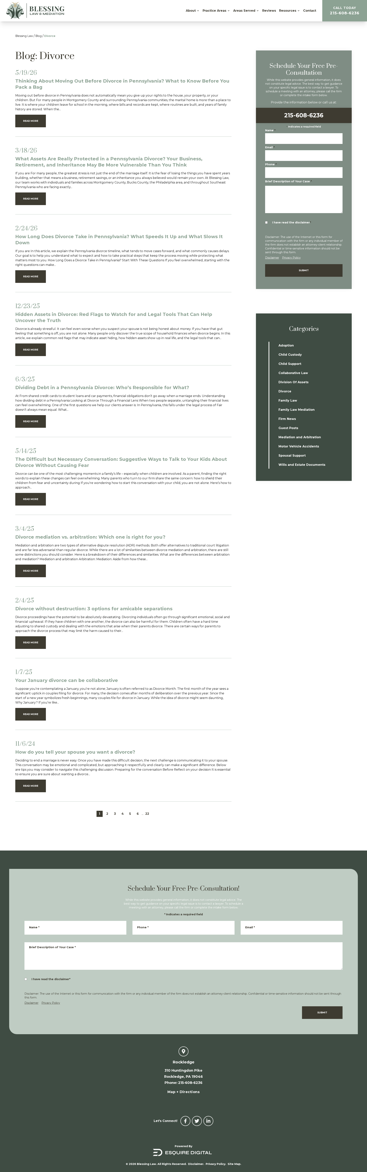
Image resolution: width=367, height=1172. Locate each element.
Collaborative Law (293, 373)
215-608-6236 (344, 10)
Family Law (287, 400)
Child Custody (290, 354)
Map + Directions (183, 1092)
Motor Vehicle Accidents (298, 446)
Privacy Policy (291, 257)
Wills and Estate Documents (301, 465)
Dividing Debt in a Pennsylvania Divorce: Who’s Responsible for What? (102, 387)
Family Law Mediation (296, 409)
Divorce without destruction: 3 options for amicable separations (93, 608)
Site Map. (234, 1164)
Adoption (286, 345)
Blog (38, 36)
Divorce (49, 36)
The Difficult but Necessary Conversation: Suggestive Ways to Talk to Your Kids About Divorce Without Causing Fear (121, 462)
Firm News (287, 419)
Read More (30, 120)
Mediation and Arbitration (299, 437)
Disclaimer (272, 257)
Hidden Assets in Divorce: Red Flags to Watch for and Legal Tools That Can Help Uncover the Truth (113, 317)
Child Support (289, 364)
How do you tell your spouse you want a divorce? (75, 752)
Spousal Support (292, 455)
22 (147, 814)
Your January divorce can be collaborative (66, 680)
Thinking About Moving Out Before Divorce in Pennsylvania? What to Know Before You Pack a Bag (122, 84)
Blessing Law (24, 36)
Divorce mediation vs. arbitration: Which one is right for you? (90, 537)
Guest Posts (288, 428)
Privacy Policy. (216, 1164)
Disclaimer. (196, 1164)
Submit (304, 270)
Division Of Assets (293, 382)
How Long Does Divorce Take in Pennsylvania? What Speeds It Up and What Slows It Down (119, 239)
